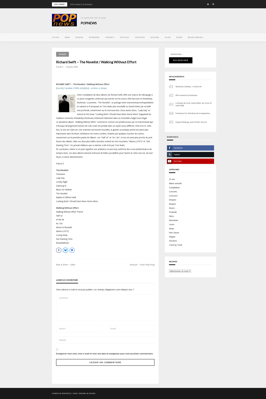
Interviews (94, 37)
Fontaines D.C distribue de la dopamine (193, 113)
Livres (171, 224)
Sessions (154, 37)
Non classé (174, 232)
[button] (208, 4)
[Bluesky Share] (65, 250)
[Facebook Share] (58, 250)
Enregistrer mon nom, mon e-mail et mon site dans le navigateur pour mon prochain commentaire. (104, 353)
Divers (179, 37)
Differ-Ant (78, 88)
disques (172, 204)
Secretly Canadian (65, 88)
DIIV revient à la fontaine (81, 4)
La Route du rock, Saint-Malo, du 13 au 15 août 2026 (194, 104)
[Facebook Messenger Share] (72, 250)
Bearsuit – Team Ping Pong (142, 264)
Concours (140, 37)
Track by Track (175, 245)
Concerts (109, 37)
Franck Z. (59, 67)
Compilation (174, 187)
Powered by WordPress (61, 393)
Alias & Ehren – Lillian (65, 264)
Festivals (124, 37)
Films (171, 216)
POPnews (89, 23)
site (86, 88)
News (67, 37)
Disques (79, 37)
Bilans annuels (195, 37)
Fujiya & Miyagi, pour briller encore (191, 122)
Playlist (172, 236)
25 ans (168, 37)
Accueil (55, 37)
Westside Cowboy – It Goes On (189, 86)
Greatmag (82, 393)
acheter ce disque (99, 88)
